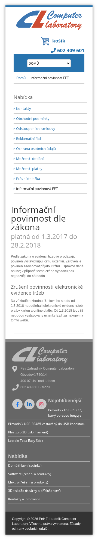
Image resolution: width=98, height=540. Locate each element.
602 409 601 (70, 50)
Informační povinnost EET (37, 188)
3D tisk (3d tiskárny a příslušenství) (34, 490)
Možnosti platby (29, 168)
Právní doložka (28, 178)
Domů (21, 77)
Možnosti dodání (30, 158)
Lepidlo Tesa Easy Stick (25, 440)
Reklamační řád (28, 138)
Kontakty (23, 108)
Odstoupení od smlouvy (35, 128)
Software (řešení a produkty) (29, 474)
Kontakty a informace (24, 499)
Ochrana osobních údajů (36, 148)
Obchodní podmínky (33, 118)
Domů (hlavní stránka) (25, 465)
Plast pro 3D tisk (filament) (28, 432)
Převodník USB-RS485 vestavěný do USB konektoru (46, 424)
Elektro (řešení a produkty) (28, 482)
